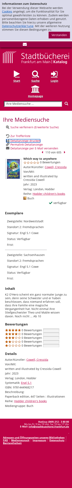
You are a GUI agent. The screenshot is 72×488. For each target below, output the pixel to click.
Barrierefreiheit (12, 443)
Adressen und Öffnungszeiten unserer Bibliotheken (34, 437)
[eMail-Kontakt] (25, 45)
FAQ (5, 440)
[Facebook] (5, 45)
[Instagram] (12, 45)
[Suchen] (66, 104)
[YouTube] (18, 45)
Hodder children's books (49, 194)
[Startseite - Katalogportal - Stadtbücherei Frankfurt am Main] (36, 57)
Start (16, 81)
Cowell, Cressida (56, 167)
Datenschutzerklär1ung (17, 26)
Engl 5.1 (26, 383)
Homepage (35, 96)
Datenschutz (56, 440)
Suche (35, 81)
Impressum (39, 440)
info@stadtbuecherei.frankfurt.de (49, 426)
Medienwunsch (20, 440)
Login (54, 81)
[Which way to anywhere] (13, 169)
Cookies (7, 11)
